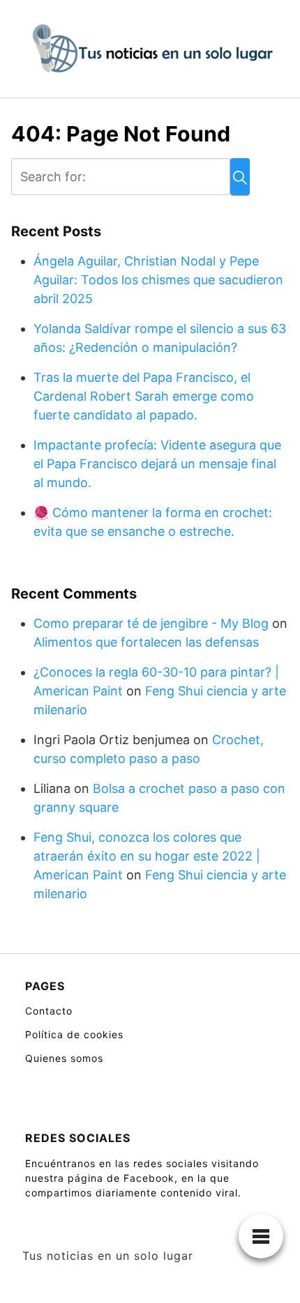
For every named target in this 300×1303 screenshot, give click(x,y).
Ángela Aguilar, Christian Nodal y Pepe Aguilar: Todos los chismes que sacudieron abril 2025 (158, 280)
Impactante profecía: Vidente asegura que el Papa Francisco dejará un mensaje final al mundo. (157, 464)
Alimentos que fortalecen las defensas (146, 642)
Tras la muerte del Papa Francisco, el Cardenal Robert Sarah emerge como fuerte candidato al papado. (143, 396)
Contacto (49, 1011)
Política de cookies (74, 1034)
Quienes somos (64, 1058)
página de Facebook (121, 1178)
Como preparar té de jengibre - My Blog (151, 623)
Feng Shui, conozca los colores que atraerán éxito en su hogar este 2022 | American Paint (146, 856)
